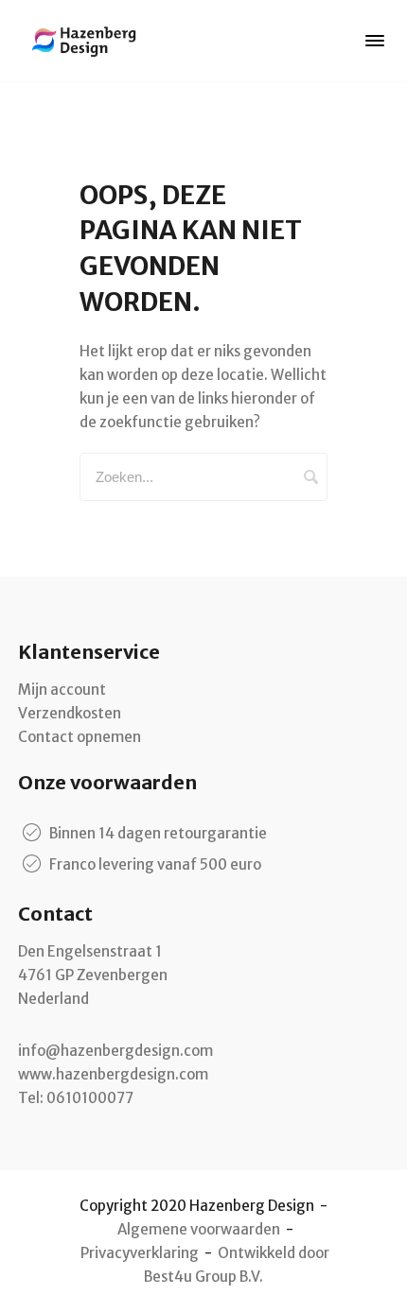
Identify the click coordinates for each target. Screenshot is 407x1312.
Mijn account (62, 690)
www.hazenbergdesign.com (113, 1074)
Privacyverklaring (139, 1253)
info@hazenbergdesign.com (115, 1051)
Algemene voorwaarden (198, 1229)
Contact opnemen (79, 737)
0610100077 (89, 1098)
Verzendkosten (69, 713)
